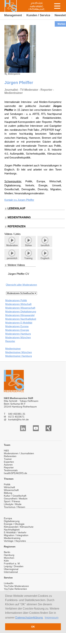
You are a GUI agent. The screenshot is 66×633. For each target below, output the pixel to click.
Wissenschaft (11, 490)
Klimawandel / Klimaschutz (18, 526)
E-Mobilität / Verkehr (15, 532)
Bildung (8, 492)
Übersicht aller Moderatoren (21, 284)
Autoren (8, 464)
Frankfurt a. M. (12, 563)
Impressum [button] (51, 617)
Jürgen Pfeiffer (25, 199)
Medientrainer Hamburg (18, 356)
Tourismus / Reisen (14, 507)
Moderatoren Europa (17, 326)
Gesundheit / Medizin (15, 498)
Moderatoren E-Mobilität (18, 322)
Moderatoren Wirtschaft (18, 304)
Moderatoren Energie (17, 330)
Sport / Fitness (12, 501)
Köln (6, 560)
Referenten (10, 456)
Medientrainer (13, 348)
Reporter (10, 341)
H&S (6, 450)
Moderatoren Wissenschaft (20, 307)
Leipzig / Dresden (13, 566)
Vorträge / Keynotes (15, 540)
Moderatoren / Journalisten (19, 453)
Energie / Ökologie (14, 524)
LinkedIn (8, 583)
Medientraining (12, 538)
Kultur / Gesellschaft (15, 495)
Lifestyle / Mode (12, 504)
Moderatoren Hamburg (18, 333)
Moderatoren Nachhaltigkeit (20, 318)
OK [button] (33, 626)
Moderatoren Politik (16, 300)
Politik (7, 484)
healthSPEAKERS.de (15, 473)
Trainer (8, 459)
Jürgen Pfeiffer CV (18, 273)
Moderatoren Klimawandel (19, 315)
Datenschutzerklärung (29, 617)
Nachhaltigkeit (12, 529)
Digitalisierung (12, 521)
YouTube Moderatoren (16, 586)
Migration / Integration (16, 535)
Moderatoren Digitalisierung (20, 311)
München (9, 557)
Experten (9, 461)
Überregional (11, 569)
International (11, 572)
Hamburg (9, 555)
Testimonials (11, 470)
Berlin (7, 552)
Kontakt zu (10, 199)
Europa (8, 518)
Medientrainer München (18, 352)
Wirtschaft (9, 487)
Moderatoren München (18, 337)
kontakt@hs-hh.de (18, 419)
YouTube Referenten (15, 588)
